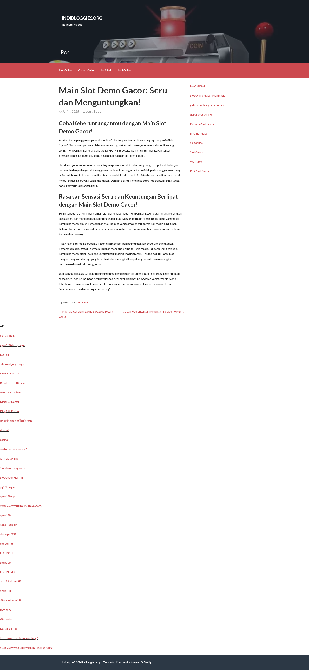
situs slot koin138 (11, 600)
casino (4, 439)
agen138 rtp (7, 496)
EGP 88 (4, 354)
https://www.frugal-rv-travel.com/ (21, 505)
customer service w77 (13, 449)
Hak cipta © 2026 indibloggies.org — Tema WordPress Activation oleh (101, 662)
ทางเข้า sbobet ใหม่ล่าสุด (16, 420)
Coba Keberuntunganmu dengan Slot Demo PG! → (154, 311)
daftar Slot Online (201, 114)
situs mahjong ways (12, 364)
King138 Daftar (9, 401)
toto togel (6, 609)
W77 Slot (196, 161)
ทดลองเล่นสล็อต (10, 392)
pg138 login (7, 335)
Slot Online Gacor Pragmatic (207, 95)
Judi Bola (106, 70)
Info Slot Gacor (199, 133)
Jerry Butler (94, 111)
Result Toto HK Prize (13, 383)
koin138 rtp (7, 553)
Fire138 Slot (197, 86)
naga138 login (8, 524)
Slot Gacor (196, 152)
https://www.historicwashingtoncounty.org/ (27, 647)
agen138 (5, 515)
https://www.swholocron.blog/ (19, 638)
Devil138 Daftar (10, 373)
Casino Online (86, 70)
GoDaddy (146, 662)
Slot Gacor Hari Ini (11, 477)
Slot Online (65, 70)
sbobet (4, 430)
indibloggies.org (82, 18)
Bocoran (195, 124)
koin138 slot (7, 572)
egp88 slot (6, 543)
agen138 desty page (12, 345)
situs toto (6, 619)
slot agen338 (8, 534)
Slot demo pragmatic (13, 468)
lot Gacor (208, 124)
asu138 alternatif (10, 581)
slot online (196, 142)
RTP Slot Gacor (199, 171)
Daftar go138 (8, 628)
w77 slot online (9, 458)
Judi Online (124, 70)
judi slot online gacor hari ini (207, 105)
